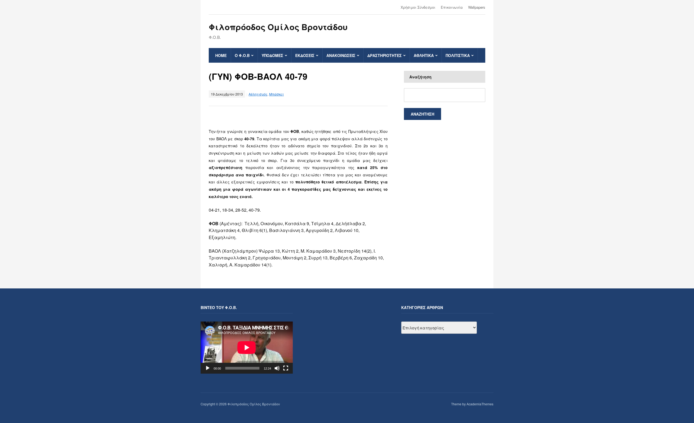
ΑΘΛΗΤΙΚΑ (424, 55)
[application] (247, 347)
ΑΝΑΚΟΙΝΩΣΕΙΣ (340, 55)
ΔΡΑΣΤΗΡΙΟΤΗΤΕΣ (384, 55)
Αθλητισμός (258, 94)
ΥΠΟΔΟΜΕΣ (272, 55)
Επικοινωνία (452, 7)
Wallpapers (476, 7)
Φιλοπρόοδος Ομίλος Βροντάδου (278, 27)
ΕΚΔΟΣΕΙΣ (304, 55)
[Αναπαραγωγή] (207, 368)
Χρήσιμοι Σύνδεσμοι (418, 7)
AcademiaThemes (480, 404)
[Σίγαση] (277, 368)
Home (221, 55)
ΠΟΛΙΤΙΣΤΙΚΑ (458, 55)
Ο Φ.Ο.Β (242, 55)
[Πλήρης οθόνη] (285, 368)
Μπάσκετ (276, 94)
